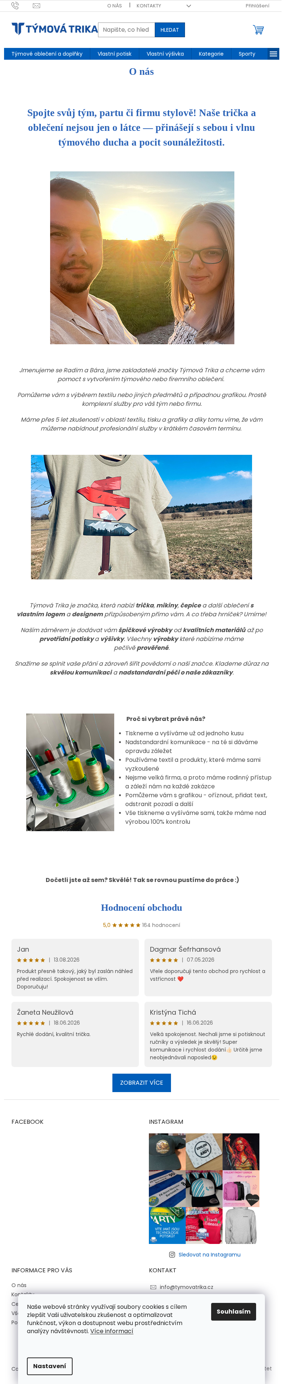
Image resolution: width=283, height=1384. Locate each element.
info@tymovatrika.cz (186, 1287)
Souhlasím (234, 1311)
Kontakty (149, 5)
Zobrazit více (141, 1082)
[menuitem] (47, 54)
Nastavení (49, 1366)
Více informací (111, 1331)
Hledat (170, 30)
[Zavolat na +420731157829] (22, 5)
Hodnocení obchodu (141, 907)
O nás (114, 5)
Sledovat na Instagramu (210, 1254)
